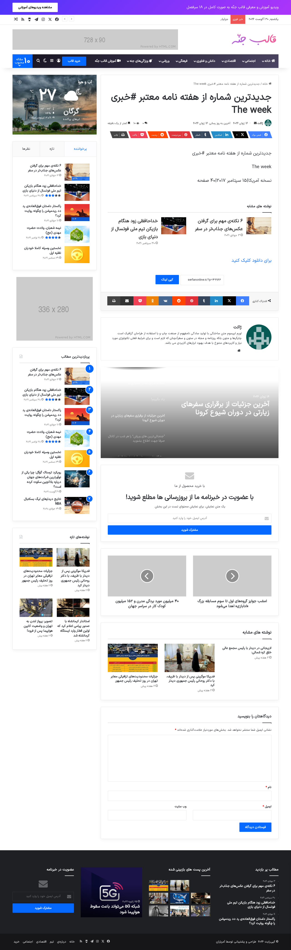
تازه (52, 149)
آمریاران (220, 942)
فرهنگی (182, 61)
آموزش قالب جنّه (106, 61)
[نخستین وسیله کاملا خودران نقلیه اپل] (77, 254)
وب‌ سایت (180, 806)
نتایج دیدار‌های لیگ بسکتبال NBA (42, 501)
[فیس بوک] (242, 300)
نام (268, 787)
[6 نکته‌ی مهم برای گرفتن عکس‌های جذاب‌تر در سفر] (258, 225)
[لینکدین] (216, 300)
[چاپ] (113, 300)
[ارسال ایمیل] (255, 123)
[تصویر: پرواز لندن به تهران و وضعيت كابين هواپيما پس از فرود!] (36, 607)
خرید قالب (74, 61)
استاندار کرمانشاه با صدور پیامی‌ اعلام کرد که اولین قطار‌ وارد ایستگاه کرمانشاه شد (73, 628)
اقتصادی (230, 61)
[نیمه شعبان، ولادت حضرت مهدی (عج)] (77, 234)
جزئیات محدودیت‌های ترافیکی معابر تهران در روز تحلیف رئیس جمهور (185, 19)
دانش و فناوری (205, 61)
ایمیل (267, 806)
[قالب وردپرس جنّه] (253, 39)
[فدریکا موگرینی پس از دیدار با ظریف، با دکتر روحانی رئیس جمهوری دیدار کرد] (190, 658)
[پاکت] (139, 300)
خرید (17, 942)
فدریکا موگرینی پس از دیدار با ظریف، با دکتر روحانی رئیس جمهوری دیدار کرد (190, 681)
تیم (52, 942)
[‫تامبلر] (204, 300)
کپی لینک (167, 279)
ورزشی (165, 61)
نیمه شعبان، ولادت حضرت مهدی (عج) (44, 230)
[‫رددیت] (179, 300)
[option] (189, 412)
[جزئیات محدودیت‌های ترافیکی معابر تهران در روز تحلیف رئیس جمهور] (133, 658)
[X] (229, 300)
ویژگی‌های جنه (139, 61)
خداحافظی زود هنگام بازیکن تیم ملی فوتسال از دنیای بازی (134, 229)
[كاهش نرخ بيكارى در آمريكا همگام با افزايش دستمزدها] (179, 898)
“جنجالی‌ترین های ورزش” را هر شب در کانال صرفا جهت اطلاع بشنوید (227, 412)
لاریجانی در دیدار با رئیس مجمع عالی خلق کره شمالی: (246, 650)
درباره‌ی (61, 942)
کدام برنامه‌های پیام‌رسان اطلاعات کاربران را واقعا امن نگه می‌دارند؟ (112, 909)
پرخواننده (80, 149)
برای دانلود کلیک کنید (251, 260)
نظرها (26, 149)
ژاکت (260, 123)
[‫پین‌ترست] (192, 300)
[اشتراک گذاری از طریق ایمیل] (126, 300)
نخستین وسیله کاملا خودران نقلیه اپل (42, 250)
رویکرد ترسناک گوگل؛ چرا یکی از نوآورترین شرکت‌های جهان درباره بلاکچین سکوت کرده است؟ (41, 479)
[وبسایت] (239, 350)
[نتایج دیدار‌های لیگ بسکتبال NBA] (77, 505)
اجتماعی (250, 61)
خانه (268, 61)
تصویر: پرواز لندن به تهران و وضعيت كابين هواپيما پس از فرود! (38, 626)
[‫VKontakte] (165, 300)
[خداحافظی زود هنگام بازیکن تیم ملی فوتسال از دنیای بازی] (173, 225)
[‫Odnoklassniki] (152, 300)
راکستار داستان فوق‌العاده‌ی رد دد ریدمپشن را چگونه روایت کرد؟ (42, 211)
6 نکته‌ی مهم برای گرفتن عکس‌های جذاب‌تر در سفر (44, 168)
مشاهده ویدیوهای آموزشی (35, 7)
